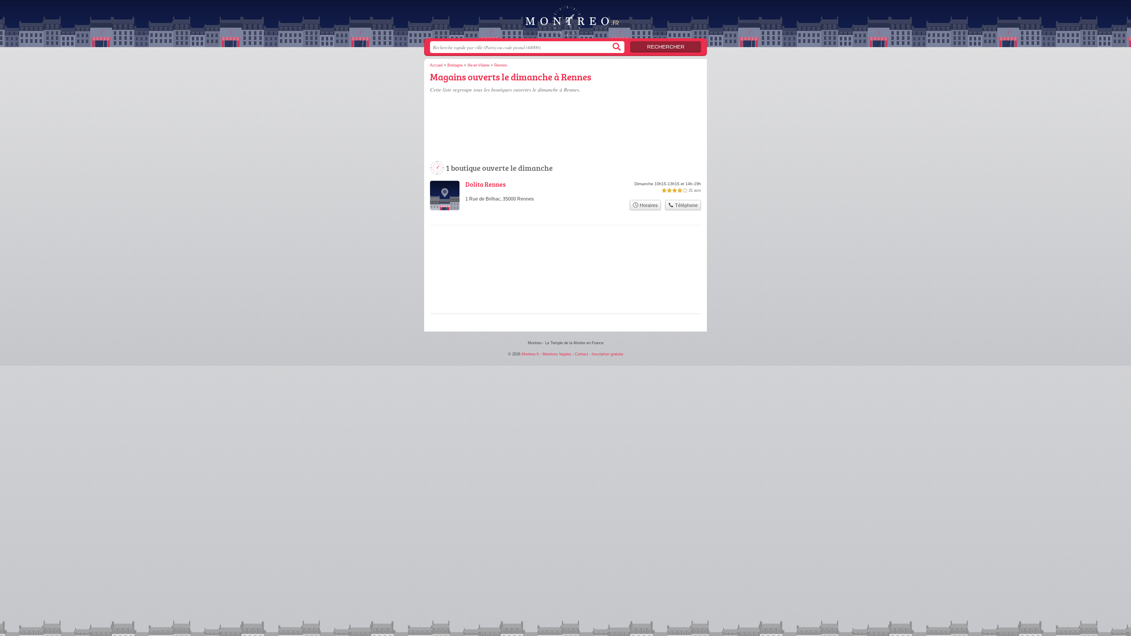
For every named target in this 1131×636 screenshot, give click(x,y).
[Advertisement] (657, 103)
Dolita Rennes (485, 184)
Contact (581, 354)
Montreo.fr (565, 21)
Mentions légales (557, 354)
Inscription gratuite (607, 354)
